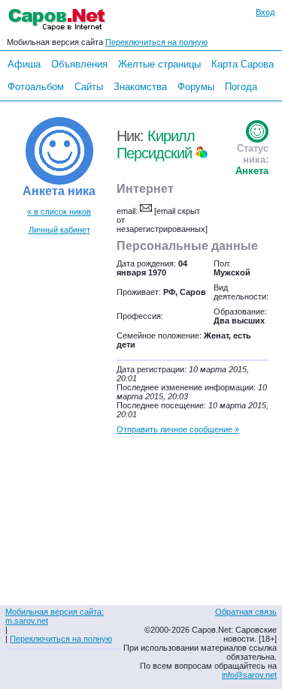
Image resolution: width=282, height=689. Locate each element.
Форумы (195, 86)
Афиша (24, 64)
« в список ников (59, 211)
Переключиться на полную (156, 42)
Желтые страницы (159, 64)
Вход (265, 12)
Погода (241, 86)
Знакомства (140, 86)
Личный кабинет (59, 229)
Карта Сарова (242, 64)
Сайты (88, 86)
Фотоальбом (36, 86)
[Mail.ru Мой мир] (202, 153)
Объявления (79, 64)
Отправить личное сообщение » (178, 429)
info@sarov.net (249, 674)
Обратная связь (246, 611)
